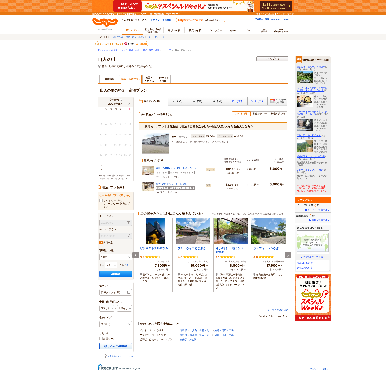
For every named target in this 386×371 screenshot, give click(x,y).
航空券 (233, 30)
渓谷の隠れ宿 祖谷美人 (309, 135)
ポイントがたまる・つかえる (110, 44)
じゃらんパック (153, 30)
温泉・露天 (131, 37)
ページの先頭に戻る (277, 310)
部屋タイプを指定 (110, 292)
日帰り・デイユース (156, 37)
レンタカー (216, 30)
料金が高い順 (278, 113)
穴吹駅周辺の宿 (305, 267)
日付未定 (108, 242)
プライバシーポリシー (320, 369)
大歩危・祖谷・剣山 (130, 50)
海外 (264, 30)
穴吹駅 (192, 339)
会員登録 (167, 19)
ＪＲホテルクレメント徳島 (310, 170)
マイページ (288, 19)
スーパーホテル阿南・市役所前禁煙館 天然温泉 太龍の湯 (312, 89)
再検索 (115, 274)
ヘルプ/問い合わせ (285, 13)
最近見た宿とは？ (321, 220)
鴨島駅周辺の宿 (305, 263)
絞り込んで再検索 (115, 346)
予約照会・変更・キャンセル (268, 19)
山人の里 (167, 50)
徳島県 (114, 50)
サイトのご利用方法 (265, 13)
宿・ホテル (103, 50)
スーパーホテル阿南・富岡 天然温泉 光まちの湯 (312, 112)
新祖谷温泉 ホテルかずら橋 (311, 156)
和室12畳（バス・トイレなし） (173, 183)
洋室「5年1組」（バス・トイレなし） (176, 168)
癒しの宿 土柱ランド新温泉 (311, 66)
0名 (127, 265)
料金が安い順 (260, 113)
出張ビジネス (118, 37)
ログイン (155, 19)
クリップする (272, 58)
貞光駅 (183, 339)
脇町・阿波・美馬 (151, 50)
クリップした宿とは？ (318, 209)
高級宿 (141, 37)
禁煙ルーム (109, 338)
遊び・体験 (174, 30)
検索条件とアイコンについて (121, 356)
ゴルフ (249, 30)
